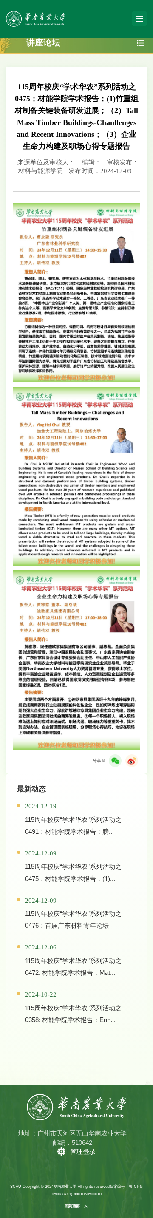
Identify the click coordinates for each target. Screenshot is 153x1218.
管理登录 (83, 1151)
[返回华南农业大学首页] (35, 14)
